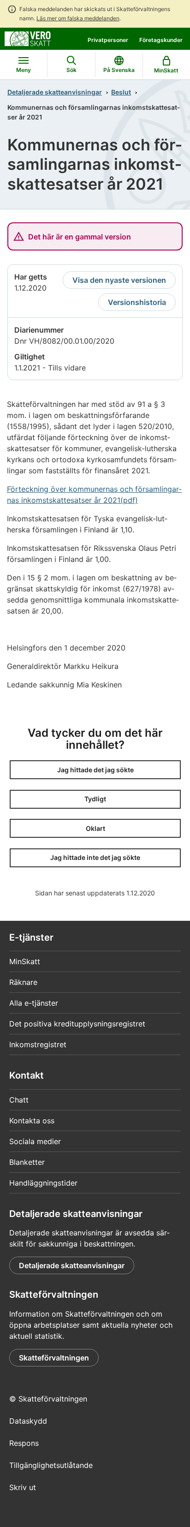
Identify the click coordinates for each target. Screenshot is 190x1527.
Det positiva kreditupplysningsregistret (77, 1023)
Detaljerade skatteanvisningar (54, 92)
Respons (24, 1443)
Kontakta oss (31, 1120)
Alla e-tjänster (33, 1003)
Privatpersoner (108, 39)
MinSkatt (24, 961)
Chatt (19, 1099)
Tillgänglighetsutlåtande (51, 1465)
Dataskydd (28, 1421)
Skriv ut (22, 1487)
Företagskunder (161, 39)
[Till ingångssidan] (28, 37)
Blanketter (27, 1162)
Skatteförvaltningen (54, 1357)
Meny (23, 69)
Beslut (121, 92)
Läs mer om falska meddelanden (77, 18)
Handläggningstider (43, 1182)
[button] (95, 769)
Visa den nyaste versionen (119, 280)
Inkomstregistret (37, 1044)
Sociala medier (35, 1141)
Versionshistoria (137, 302)
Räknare (23, 982)
